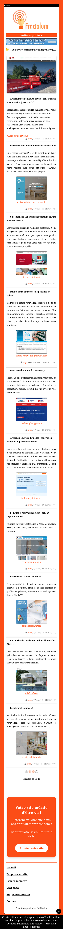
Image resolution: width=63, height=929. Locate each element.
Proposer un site (17, 874)
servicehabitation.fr (31, 757)
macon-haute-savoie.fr (17, 135)
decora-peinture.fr (31, 277)
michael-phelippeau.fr (31, 423)
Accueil (11, 867)
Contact (11, 901)
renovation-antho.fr (31, 562)
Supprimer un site (18, 894)
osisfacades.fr (31, 693)
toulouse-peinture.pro (31, 498)
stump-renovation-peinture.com (31, 355)
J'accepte (35, 926)
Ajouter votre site (32, 848)
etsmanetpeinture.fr (31, 625)
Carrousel (13, 887)
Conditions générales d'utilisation (32, 908)
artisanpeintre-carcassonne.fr (31, 202)
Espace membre (17, 881)
